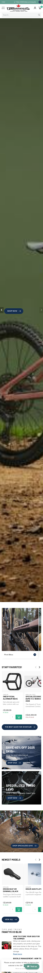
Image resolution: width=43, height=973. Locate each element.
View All (9, 919)
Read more (17, 954)
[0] (40, 7)
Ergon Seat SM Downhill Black (10, 890)
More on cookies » (22, 969)
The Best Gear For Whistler (18, 727)
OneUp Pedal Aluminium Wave (10, 697)
